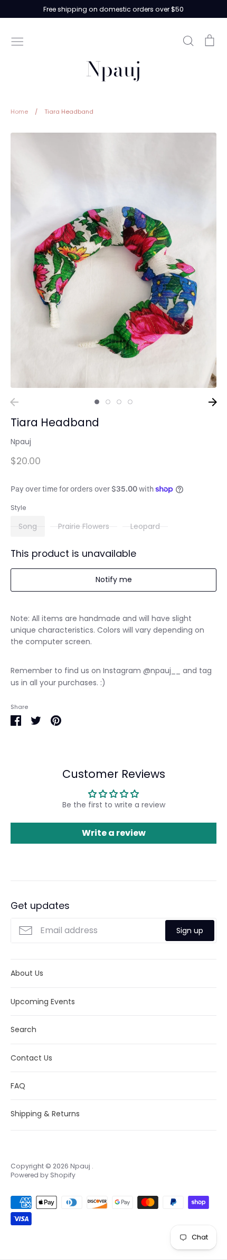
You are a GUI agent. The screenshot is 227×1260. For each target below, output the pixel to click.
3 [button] (119, 401)
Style (18, 508)
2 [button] (108, 401)
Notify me (114, 579)
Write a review (114, 833)
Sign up (189, 930)
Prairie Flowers (83, 526)
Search (23, 1029)
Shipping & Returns (45, 1113)
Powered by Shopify (43, 1175)
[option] (113, 260)
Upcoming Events (43, 1001)
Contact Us (31, 1058)
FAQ (18, 1086)
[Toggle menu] (17, 40)
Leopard (145, 526)
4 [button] (130, 401)
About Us (27, 973)
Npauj (113, 69)
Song (27, 526)
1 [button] (96, 401)
